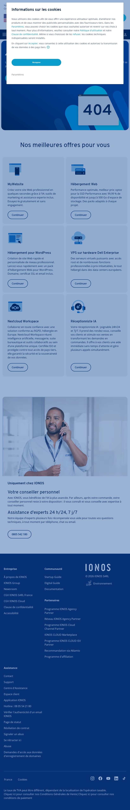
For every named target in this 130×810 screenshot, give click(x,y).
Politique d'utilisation (91, 30)
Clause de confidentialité (25, 34)
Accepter (33, 43)
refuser (77, 34)
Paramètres (18, 26)
